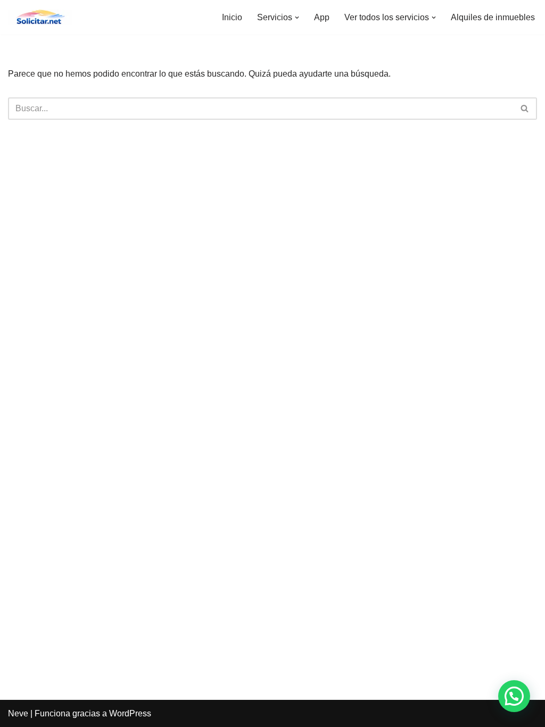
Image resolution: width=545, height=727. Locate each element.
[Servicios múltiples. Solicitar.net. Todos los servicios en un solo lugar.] (40, 17)
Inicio (232, 17)
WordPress (130, 713)
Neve (18, 713)
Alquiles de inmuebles (493, 17)
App (321, 17)
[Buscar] (525, 108)
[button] (297, 17)
